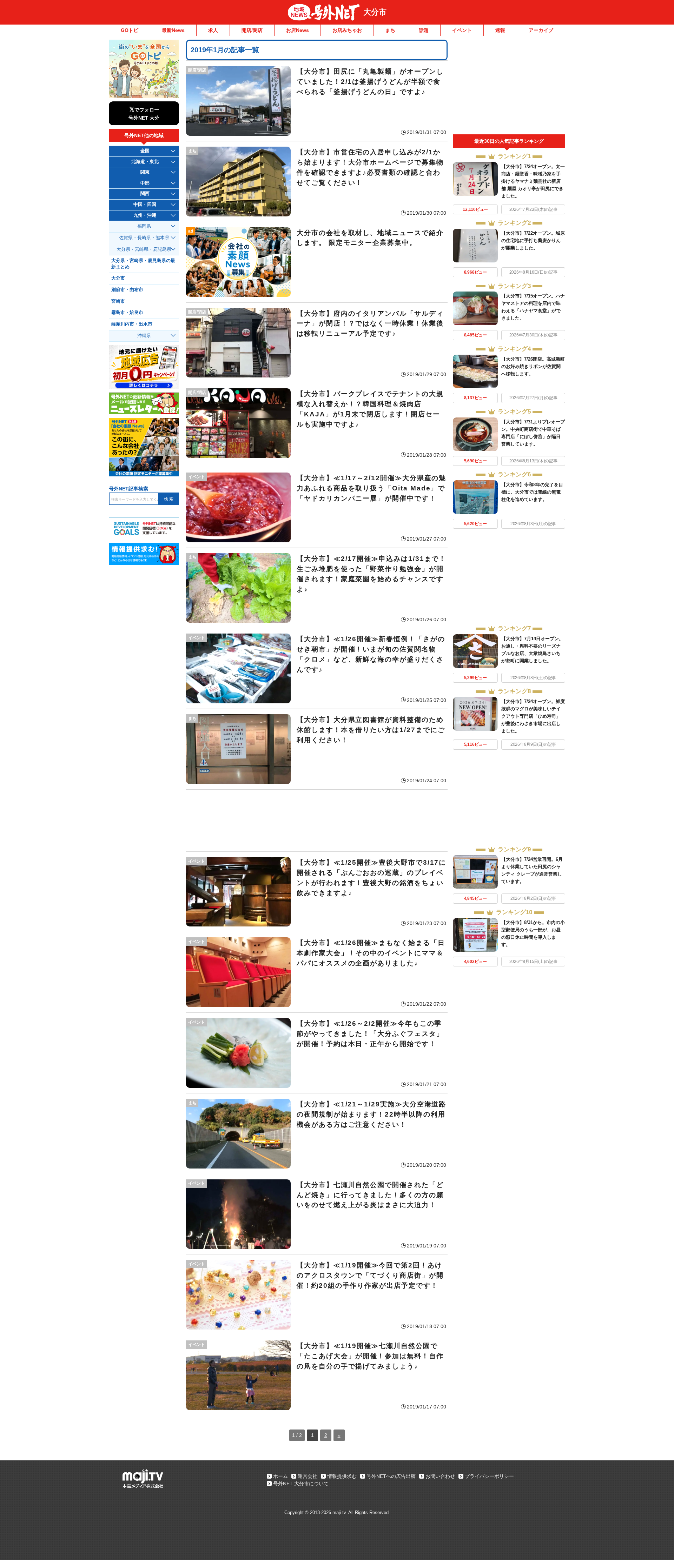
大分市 (374, 12)
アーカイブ (541, 30)
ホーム (280, 1476)
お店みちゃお (347, 30)
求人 (213, 30)
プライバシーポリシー (489, 1476)
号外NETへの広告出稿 (391, 1476)
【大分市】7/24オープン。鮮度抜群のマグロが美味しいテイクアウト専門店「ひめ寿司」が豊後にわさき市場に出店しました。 (533, 716)
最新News (173, 30)
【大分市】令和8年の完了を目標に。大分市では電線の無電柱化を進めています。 (532, 492)
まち (390, 30)
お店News (297, 30)
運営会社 (307, 1476)
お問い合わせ (440, 1476)
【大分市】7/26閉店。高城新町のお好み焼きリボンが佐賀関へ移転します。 (533, 366)
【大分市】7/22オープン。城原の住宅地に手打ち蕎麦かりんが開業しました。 (533, 240)
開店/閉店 (252, 30)
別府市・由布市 (127, 289)
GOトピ (129, 30)
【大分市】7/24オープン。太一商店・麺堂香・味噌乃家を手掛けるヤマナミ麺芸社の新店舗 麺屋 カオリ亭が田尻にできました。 (533, 181)
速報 (500, 30)
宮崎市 (118, 301)
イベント (462, 30)
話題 (424, 30)
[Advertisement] (317, 820)
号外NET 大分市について (301, 1483)
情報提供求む (342, 1476)
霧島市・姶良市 (127, 312)
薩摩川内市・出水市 (131, 324)
